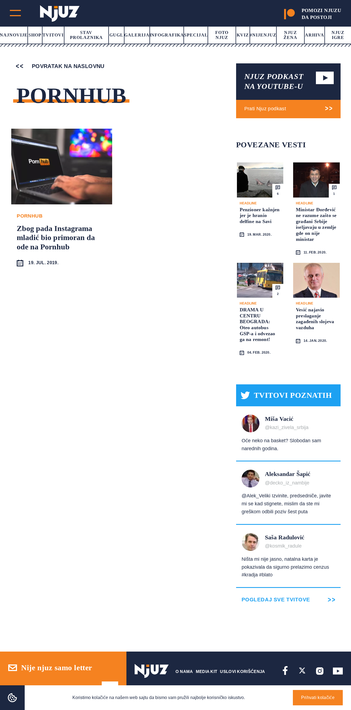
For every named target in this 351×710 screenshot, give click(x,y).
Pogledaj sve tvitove (276, 599)
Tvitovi (53, 35)
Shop (35, 35)
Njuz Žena (290, 35)
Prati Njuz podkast (265, 108)
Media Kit (206, 671)
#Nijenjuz (263, 35)
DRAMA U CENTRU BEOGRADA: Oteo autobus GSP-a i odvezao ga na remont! (257, 324)
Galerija (136, 35)
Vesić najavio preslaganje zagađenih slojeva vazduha (315, 318)
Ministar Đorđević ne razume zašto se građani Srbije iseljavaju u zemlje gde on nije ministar (316, 224)
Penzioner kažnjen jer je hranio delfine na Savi (260, 215)
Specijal (196, 35)
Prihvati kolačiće (318, 697)
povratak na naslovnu (67, 66)
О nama (184, 671)
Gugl (116, 35)
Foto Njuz (222, 35)
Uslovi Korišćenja (242, 671)
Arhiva (314, 35)
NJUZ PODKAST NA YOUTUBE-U (274, 81)
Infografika (166, 35)
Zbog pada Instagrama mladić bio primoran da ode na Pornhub (56, 237)
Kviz (243, 35)
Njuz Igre (338, 35)
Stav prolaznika (86, 35)
